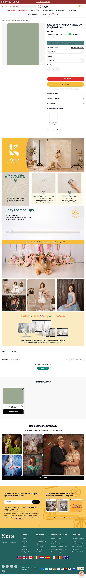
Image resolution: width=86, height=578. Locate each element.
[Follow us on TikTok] (10, 2)
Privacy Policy (39, 549)
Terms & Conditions (41, 552)
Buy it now (66, 84)
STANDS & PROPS (33, 14)
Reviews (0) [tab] (5, 359)
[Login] (75, 6)
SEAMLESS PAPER (35, 10)
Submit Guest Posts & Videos (58, 549)
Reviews (74, 541)
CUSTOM (43, 14)
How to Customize (77, 546)
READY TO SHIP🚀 (48, 10)
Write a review (43, 368)
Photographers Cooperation (58, 543)
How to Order (75, 549)
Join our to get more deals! (66, 89)
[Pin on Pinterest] (54, 129)
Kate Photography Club (78, 543)
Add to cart (13, 411)
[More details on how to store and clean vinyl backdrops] (43, 242)
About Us (38, 538)
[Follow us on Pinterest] (14, 2)
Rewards (53, 541)
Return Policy (39, 546)
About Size (24, 546)
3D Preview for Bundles (78, 538)
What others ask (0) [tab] (15, 359)
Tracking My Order (26, 552)
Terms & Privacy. (20, 518)
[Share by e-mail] (60, 129)
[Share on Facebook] (52, 129)
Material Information (41, 541)
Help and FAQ (25, 549)
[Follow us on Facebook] (2, 2)
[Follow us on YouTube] (17, 2)
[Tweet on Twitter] (57, 129)
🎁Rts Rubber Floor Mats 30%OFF (43, 2)
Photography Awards (56, 538)
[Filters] (72, 359)
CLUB (56, 14)
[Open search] (67, 359)
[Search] (6, 6)
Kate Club (24, 543)
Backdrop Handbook (77, 552)
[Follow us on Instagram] (6, 2)
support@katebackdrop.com (9, 542)
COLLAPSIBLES (72, 10)
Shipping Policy (40, 543)
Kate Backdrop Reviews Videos (59, 546)
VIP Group (24, 541)
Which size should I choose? (77, 47)
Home (3, 20)
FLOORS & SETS (60, 10)
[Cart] (78, 6)
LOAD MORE (43, 478)
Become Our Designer (56, 552)
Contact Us (24, 538)
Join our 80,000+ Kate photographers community (62, 517)
